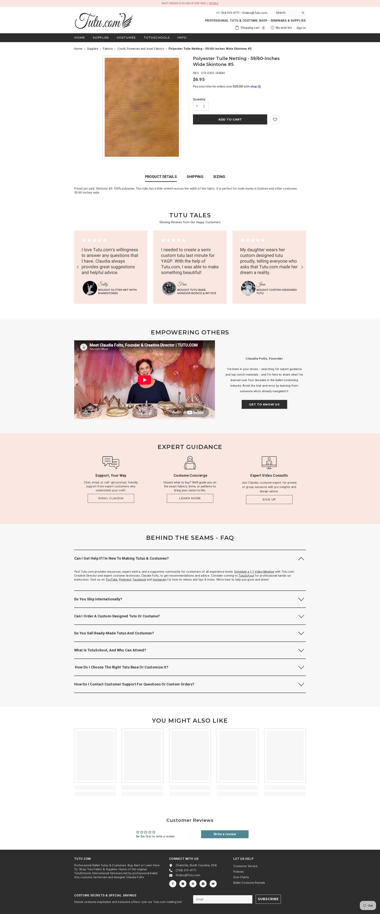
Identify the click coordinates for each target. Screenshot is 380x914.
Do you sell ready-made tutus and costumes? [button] (114, 633)
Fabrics (108, 48)
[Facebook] (172, 883)
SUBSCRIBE (268, 899)
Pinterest (125, 579)
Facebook (139, 579)
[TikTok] (203, 883)
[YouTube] (213, 883)
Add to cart (230, 119)
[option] (143, 107)
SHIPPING (195, 177)
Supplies (92, 48)
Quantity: (199, 99)
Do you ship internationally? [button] (98, 599)
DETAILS (213, 3)
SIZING (219, 177)
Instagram (159, 579)
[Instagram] (182, 883)
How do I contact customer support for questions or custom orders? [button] (134, 684)
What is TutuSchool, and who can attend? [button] (110, 650)
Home (78, 48)
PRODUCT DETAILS (161, 177)
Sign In (301, 28)
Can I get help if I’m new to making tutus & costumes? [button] (121, 558)
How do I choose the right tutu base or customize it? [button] (121, 667)
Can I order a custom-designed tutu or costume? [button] (117, 616)
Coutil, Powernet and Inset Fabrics (141, 48)
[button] (77, 267)
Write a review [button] (225, 834)
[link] (275, 119)
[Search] (290, 13)
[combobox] (287, 13)
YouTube (112, 579)
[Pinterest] (193, 883)
